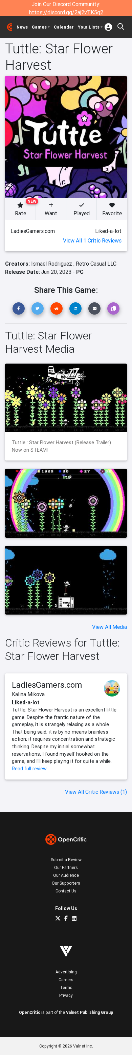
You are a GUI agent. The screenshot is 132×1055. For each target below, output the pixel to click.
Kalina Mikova (28, 694)
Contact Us (66, 890)
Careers (66, 979)
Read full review (29, 769)
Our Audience (66, 875)
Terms (66, 987)
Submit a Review (66, 859)
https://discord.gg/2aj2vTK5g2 (66, 12)
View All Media (109, 626)
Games (39, 27)
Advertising (66, 971)
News (22, 27)
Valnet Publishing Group (89, 1012)
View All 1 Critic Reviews (92, 240)
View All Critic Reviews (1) (96, 791)
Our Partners (66, 867)
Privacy (66, 995)
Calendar (64, 27)
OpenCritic (29, 1012)
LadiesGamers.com (47, 685)
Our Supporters (66, 883)
